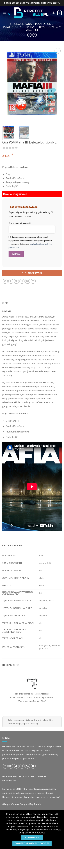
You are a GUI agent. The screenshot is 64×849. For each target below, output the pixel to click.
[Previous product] (34, 35)
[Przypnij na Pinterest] (27, 281)
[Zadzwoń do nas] (27, 766)
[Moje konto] (53, 12)
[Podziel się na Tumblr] (33, 281)
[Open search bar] (9, 14)
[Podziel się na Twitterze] (16, 281)
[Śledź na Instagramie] (10, 766)
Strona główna (21, 23)
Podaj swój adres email (20, 223)
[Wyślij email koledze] (22, 281)
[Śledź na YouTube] (33, 766)
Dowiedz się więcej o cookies (32, 843)
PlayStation (43, 23)
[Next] (56, 85)
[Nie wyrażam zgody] (60, 830)
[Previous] (7, 85)
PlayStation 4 (12, 26)
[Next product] (29, 35)
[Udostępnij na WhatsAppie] (5, 281)
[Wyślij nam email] (22, 766)
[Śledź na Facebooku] (5, 766)
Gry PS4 (29, 26)
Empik (37, 804)
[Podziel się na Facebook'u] (10, 281)
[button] (4, 12)
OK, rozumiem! (32, 837)
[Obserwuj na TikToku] (16, 766)
